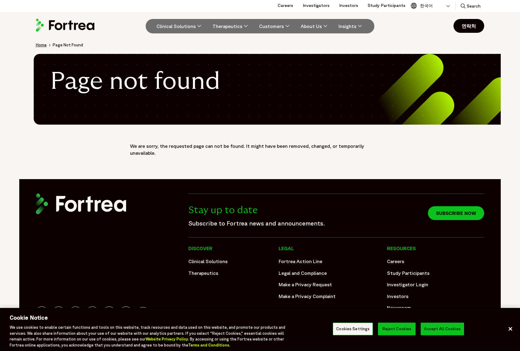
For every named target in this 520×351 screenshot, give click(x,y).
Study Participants (386, 5)
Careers (285, 5)
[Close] (510, 329)
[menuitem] (177, 26)
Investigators (316, 5)
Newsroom (399, 307)
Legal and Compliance (303, 273)
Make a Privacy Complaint (307, 296)
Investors (348, 5)
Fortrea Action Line (300, 261)
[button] (470, 6)
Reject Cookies (397, 329)
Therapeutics (203, 273)
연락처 (469, 26)
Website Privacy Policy (167, 339)
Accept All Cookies (442, 329)
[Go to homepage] (66, 31)
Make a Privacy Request (305, 284)
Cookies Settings (353, 329)
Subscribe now (456, 213)
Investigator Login (407, 284)
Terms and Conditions (208, 345)
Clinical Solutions (208, 261)
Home (41, 44)
